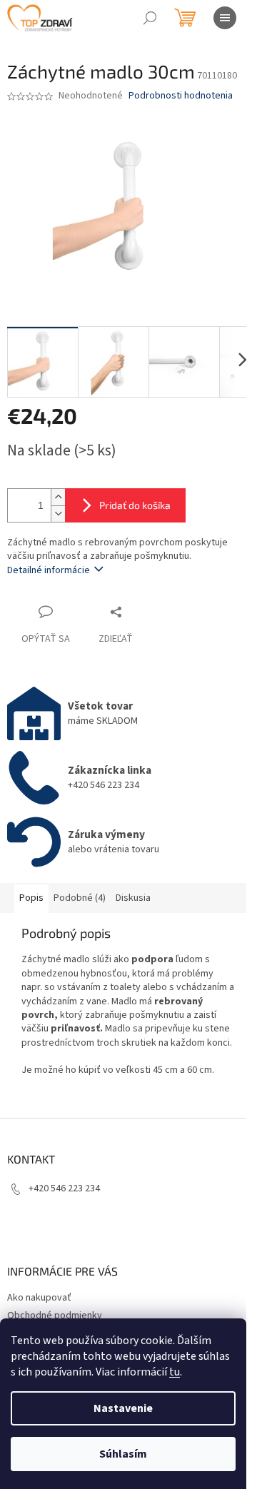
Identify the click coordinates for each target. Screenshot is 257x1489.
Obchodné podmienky (54, 1315)
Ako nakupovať (39, 1298)
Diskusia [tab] (133, 898)
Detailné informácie (48, 570)
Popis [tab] (31, 898)
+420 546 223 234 (64, 1188)
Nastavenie (123, 1408)
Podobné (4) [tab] (80, 898)
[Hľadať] (150, 18)
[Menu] (225, 18)
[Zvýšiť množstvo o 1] (58, 497)
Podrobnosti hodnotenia (180, 96)
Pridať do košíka (135, 505)
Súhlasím (123, 1454)
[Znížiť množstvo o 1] (58, 513)
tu (174, 1372)
